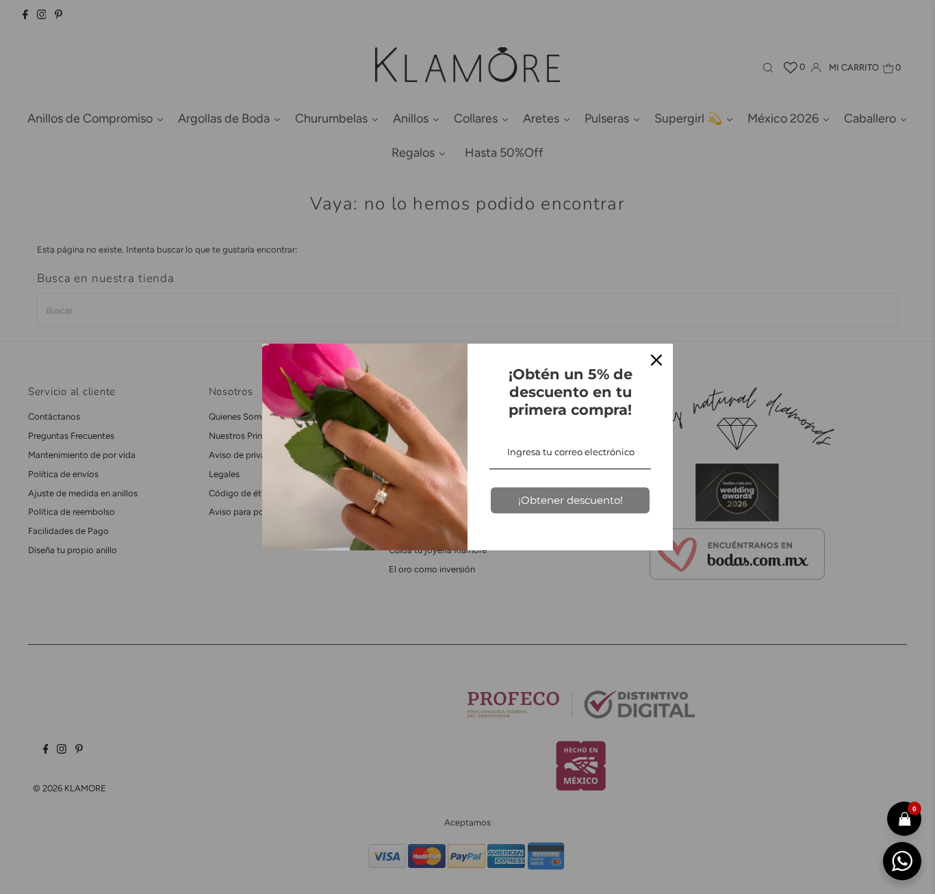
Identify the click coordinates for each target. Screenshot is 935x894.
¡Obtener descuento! (570, 500)
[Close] (656, 360)
